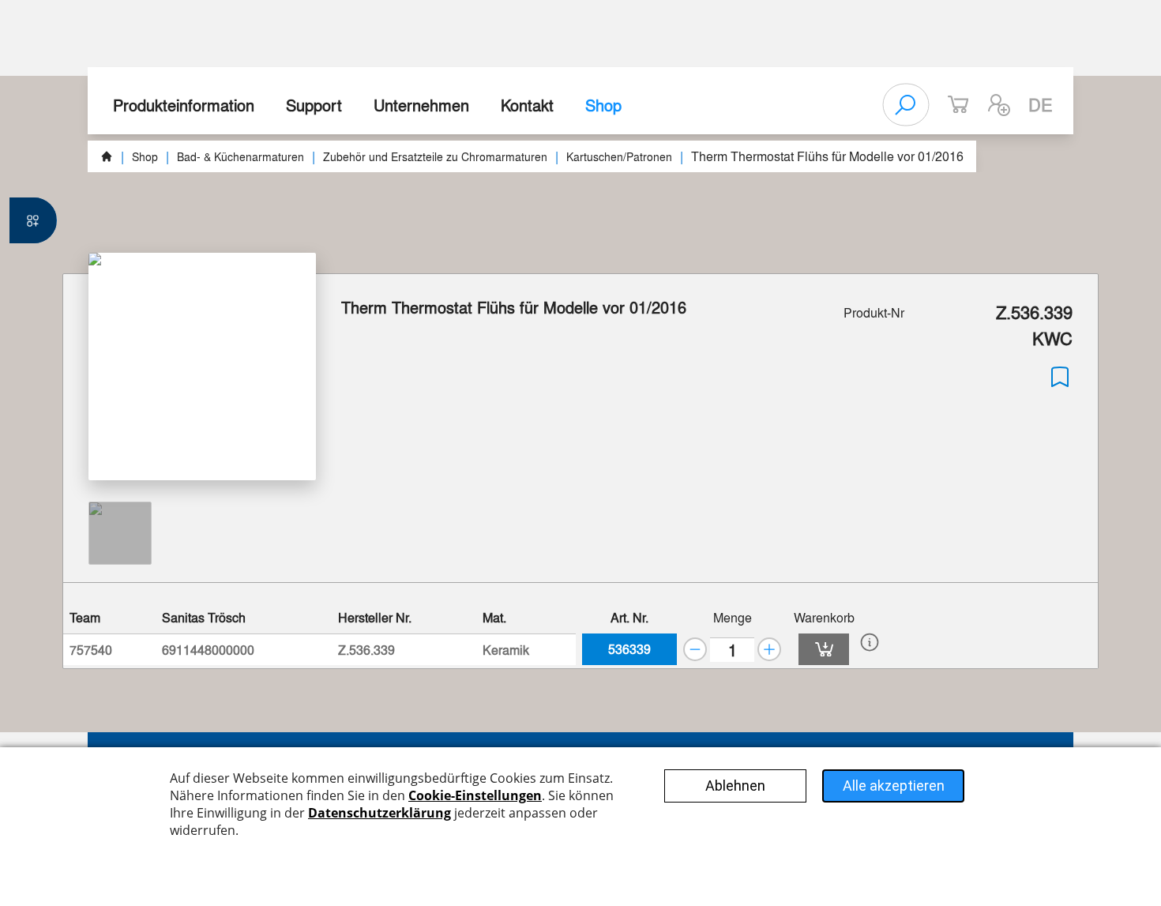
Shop (603, 104)
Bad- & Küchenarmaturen (240, 156)
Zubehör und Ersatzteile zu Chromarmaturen (435, 156)
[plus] (769, 649)
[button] (999, 105)
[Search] (906, 105)
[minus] (695, 649)
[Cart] (823, 649)
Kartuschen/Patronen (619, 156)
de (1040, 104)
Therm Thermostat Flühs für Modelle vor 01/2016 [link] (827, 156)
